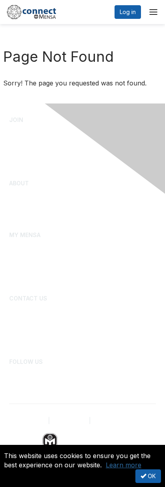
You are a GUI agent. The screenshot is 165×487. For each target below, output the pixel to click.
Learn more (123, 465)
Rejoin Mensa (27, 167)
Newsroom (23, 345)
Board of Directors (33, 309)
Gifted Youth (25, 207)
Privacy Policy (27, 420)
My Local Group (30, 258)
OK (151, 476)
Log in (128, 11)
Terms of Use (69, 420)
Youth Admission (30, 155)
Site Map (104, 420)
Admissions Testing (34, 131)
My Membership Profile (39, 246)
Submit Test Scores (34, 143)
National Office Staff (35, 322)
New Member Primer (36, 270)
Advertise (21, 333)
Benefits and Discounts (39, 282)
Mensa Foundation (33, 218)
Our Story (21, 195)
